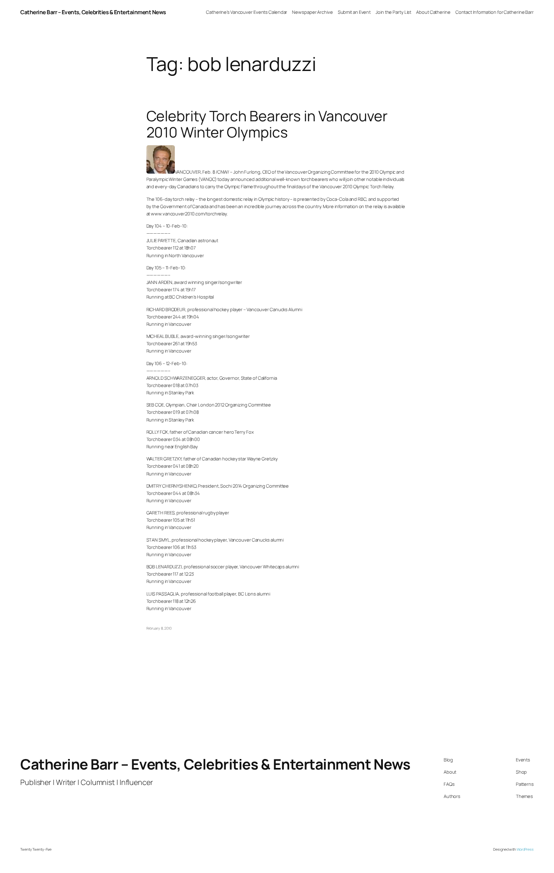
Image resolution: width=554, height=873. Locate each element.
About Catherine (433, 12)
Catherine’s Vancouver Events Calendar (246, 12)
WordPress (525, 849)
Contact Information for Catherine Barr (494, 12)
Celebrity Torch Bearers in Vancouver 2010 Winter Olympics (267, 124)
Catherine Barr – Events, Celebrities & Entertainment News (93, 12)
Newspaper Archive (312, 12)
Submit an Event (354, 12)
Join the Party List (393, 12)
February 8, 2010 (159, 628)
